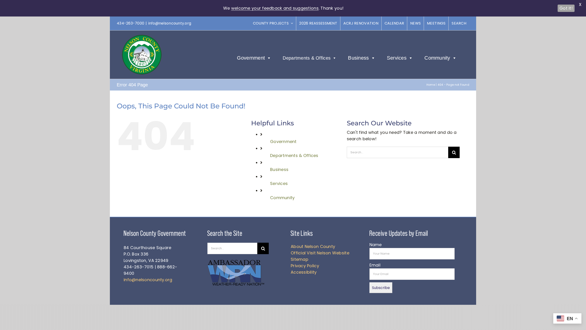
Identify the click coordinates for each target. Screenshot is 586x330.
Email (374, 265)
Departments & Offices (307, 57)
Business (358, 58)
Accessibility (304, 272)
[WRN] (236, 261)
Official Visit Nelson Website (320, 253)
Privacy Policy (305, 266)
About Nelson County (313, 246)
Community (437, 58)
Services (397, 58)
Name (375, 245)
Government (251, 58)
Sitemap (299, 259)
